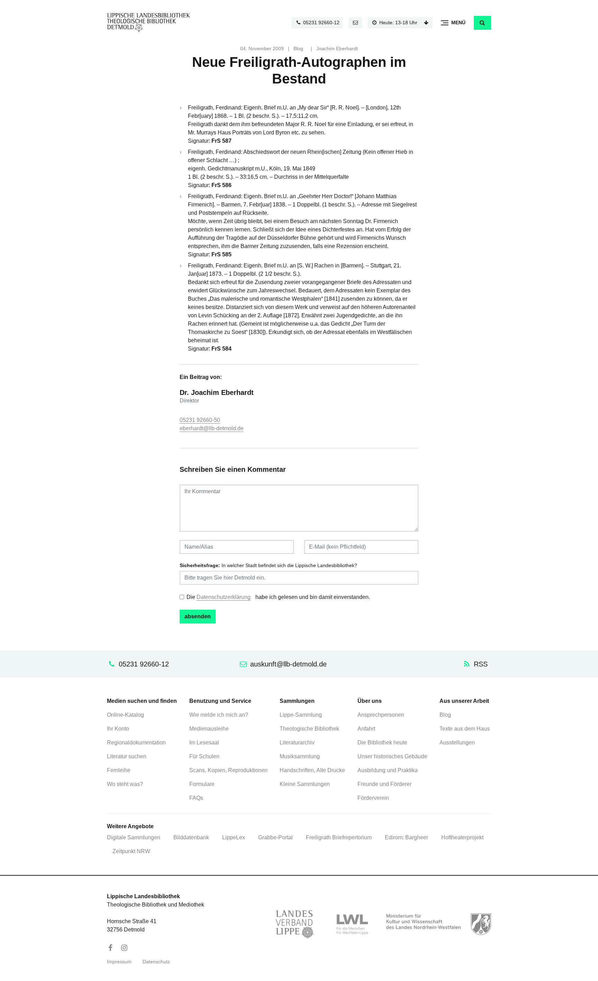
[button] (482, 23)
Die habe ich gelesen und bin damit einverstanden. (278, 597)
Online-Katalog (125, 715)
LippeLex (233, 837)
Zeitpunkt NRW (131, 851)
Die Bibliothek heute (382, 742)
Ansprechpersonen (380, 715)
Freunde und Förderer (384, 784)
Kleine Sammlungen (305, 784)
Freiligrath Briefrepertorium (339, 837)
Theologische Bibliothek (309, 729)
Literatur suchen (126, 756)
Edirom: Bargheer (406, 837)
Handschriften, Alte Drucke (312, 770)
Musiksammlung (300, 756)
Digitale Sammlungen (133, 837)
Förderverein (373, 798)
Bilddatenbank (191, 837)
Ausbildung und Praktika (387, 770)
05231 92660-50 (200, 420)
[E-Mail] (355, 22)
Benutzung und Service (220, 701)
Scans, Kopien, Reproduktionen (228, 770)
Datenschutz (156, 961)
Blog (298, 48)
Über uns (369, 701)
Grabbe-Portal (275, 837)
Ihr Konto (118, 729)
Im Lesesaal (204, 742)
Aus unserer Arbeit (464, 701)
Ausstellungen (457, 742)
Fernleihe (118, 770)
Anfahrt (366, 729)
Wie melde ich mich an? (218, 715)
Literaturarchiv (297, 742)
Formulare (202, 784)
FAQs (196, 798)
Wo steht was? (125, 784)
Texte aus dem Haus (465, 729)
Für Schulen (204, 756)
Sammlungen (297, 701)
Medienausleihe (209, 729)
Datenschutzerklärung (224, 597)
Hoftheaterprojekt (462, 837)
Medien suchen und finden (142, 701)
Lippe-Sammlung (301, 715)
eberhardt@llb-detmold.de (212, 428)
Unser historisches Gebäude (392, 756)
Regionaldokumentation (136, 742)
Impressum (119, 961)
